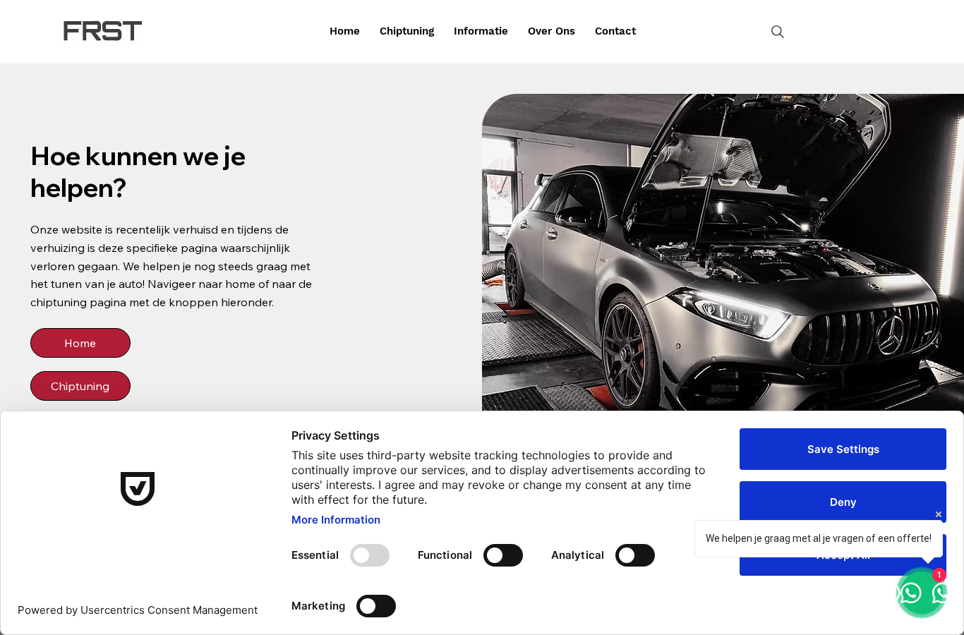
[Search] (778, 32)
